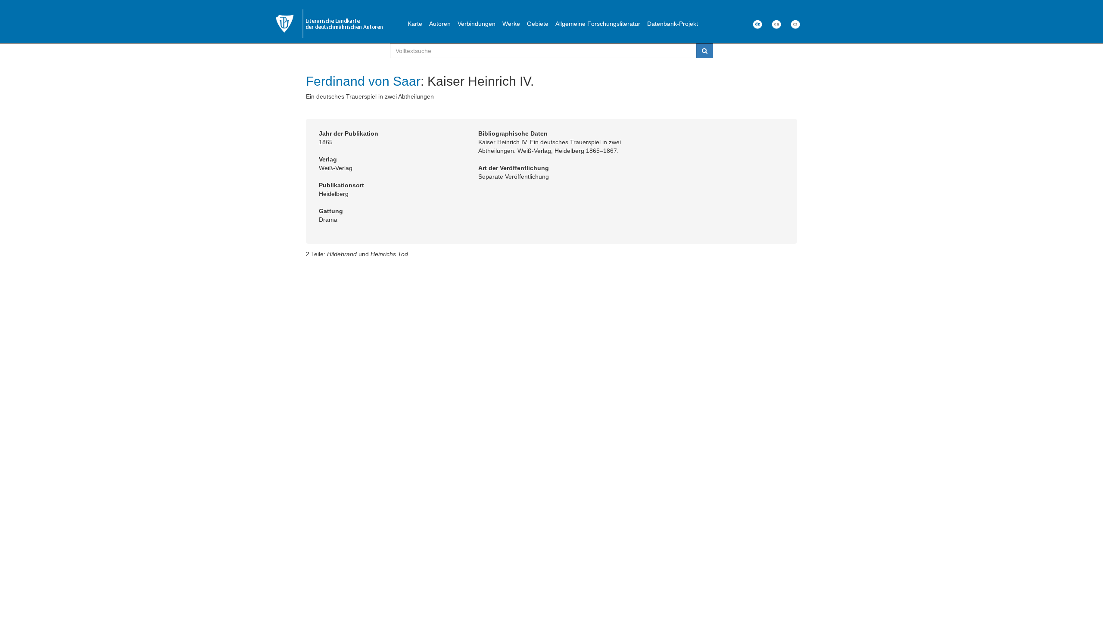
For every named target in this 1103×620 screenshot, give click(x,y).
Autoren (440, 23)
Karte (415, 23)
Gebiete (537, 23)
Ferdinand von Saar (363, 81)
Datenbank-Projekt (672, 23)
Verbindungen (476, 23)
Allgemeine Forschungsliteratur (597, 23)
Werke (511, 23)
